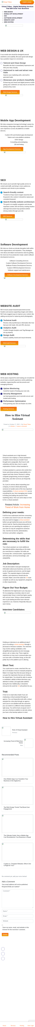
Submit (5, 934)
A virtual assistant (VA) (20, 491)
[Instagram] (13, 967)
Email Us (10, 953)
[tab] (19, 12)
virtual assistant (25, 520)
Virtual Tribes (27, 424)
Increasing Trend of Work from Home (17, 505)
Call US (9, 948)
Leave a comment (22, 426)
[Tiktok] (6, 967)
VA (27, 577)
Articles (13, 426)
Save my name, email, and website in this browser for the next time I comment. (16, 928)
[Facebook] (2, 967)
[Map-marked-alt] (16, 967)
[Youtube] (9, 967)
